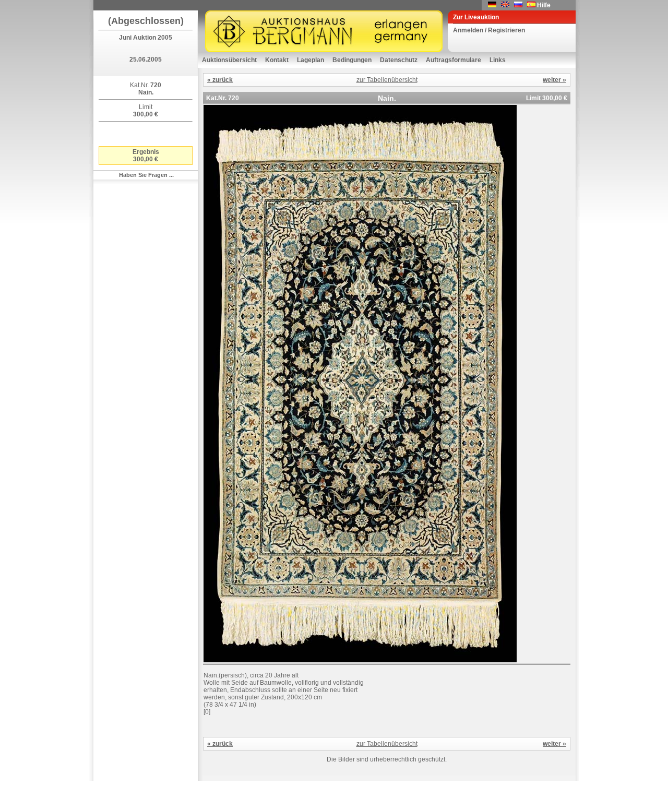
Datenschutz (399, 60)
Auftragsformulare (453, 60)
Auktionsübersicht (229, 60)
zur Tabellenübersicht (387, 80)
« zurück (220, 80)
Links (498, 60)
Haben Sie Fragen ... (146, 175)
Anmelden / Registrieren (489, 30)
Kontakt (277, 60)
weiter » (554, 80)
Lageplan (310, 60)
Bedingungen (352, 60)
